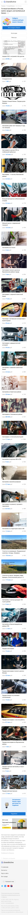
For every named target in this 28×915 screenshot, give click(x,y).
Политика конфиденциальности (10, 895)
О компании (4, 867)
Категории (14, 33)
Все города (4, 876)
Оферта (4, 897)
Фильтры (14, 37)
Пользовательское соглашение (10, 893)
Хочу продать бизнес (14, 27)
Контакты (4, 870)
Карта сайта (4, 873)
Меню (2, 2)
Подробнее (14, 813)
